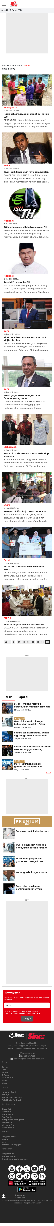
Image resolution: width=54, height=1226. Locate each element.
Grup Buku (7, 1122)
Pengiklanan (8, 1153)
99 (42, 642)
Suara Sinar (8, 1077)
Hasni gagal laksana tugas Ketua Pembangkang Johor (22, 397)
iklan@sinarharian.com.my (15, 1159)
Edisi (4, 1069)
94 (19, 642)
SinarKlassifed (9, 1156)
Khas (4, 1083)
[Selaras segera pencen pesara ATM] (27, 600)
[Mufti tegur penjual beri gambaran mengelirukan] (7, 764)
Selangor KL (10, 107)
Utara (7, 505)
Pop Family (7, 1117)
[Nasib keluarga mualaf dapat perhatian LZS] (27, 90)
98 (38, 642)
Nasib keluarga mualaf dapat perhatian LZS (26, 115)
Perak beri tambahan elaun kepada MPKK (24, 568)
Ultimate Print (8, 1125)
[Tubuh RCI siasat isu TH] (27, 258)
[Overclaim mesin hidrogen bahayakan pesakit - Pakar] (7, 721)
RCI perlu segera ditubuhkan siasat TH (25, 227)
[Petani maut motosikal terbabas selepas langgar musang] (7, 750)
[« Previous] (6, 642)
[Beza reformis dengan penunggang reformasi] (9, 888)
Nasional (9, 220)
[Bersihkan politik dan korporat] (9, 833)
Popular (23, 697)
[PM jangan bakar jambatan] (9, 875)
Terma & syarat (11, 1013)
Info (4, 1142)
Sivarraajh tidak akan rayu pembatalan (26, 172)
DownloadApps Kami (20, 1196)
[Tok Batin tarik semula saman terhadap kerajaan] (27, 429)
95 (24, 642)
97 (33, 642)
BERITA (7, 618)
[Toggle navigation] (4, 3)
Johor (7, 331)
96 (28, 642)
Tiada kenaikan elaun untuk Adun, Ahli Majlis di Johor (25, 339)
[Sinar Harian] (13, 4)
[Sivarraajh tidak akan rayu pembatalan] (27, 148)
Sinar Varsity (8, 1128)
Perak (7, 560)
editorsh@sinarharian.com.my (28, 1059)
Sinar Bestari (8, 1114)
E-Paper (6, 1075)
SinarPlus (6, 1111)
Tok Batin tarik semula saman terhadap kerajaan (26, 455)
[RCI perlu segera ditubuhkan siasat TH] (27, 203)
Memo (5, 1139)
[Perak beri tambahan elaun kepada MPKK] (27, 542)
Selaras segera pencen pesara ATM (24, 624)
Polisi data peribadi (31, 1013)
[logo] (17, 1036)
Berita (5, 1067)
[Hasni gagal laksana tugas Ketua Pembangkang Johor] (27, 371)
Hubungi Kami (9, 1092)
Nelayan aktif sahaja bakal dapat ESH (25, 511)
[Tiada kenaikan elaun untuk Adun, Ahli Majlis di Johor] (27, 313)
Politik (7, 165)
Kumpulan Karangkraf (13, 1119)
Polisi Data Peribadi (11, 1100)
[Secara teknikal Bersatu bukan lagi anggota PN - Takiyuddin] (7, 736)
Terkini (8, 697)
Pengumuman (9, 1136)
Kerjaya (5, 1094)
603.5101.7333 (28, 1056)
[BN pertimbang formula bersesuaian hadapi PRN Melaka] (7, 708)
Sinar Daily (7, 1109)
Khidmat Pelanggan (12, 1144)
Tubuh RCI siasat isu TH (17, 282)
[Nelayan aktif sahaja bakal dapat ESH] (27, 487)
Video (4, 1080)
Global (5, 1072)
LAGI (49, 773)
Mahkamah (10, 447)
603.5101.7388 (28, 1053)
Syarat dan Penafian (12, 1097)
